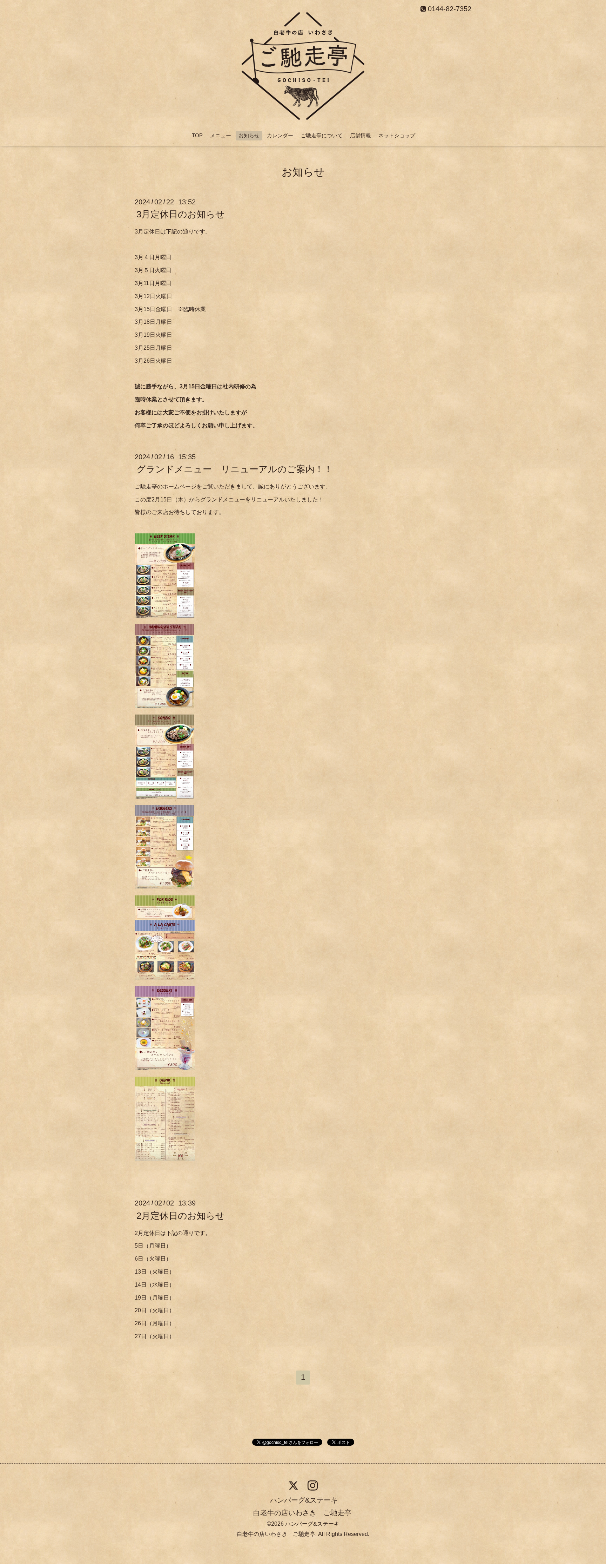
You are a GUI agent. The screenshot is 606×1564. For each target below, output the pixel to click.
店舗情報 (360, 135)
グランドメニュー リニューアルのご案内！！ (234, 469)
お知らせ (249, 135)
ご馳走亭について (322, 135)
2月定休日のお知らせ (180, 1215)
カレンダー (280, 135)
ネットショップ (396, 135)
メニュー (220, 135)
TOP (197, 135)
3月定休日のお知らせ (180, 214)
